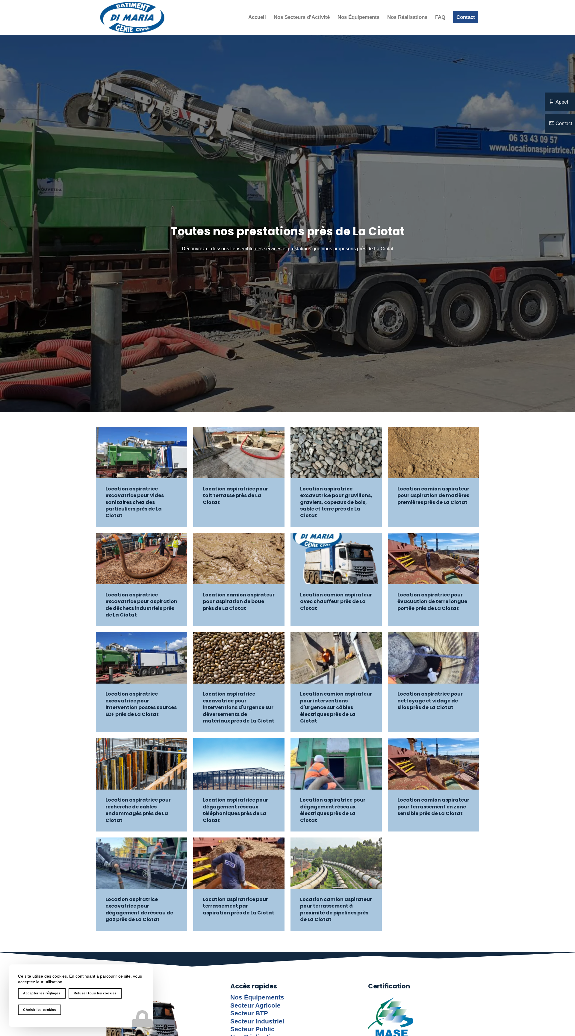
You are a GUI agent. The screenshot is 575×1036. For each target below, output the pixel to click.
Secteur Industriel (257, 1021)
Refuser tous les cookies (95, 993)
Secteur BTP (249, 1013)
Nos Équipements (257, 997)
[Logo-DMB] (132, 17)
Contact (564, 123)
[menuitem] (257, 17)
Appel (562, 101)
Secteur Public (252, 1029)
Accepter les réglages (41, 993)
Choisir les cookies (39, 1009)
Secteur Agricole (255, 1005)
